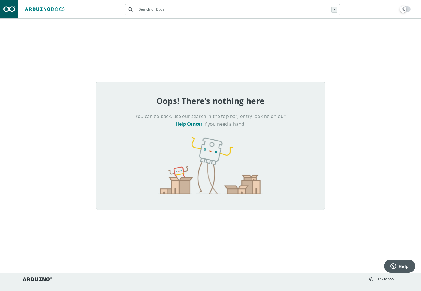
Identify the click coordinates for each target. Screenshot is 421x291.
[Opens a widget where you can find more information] (399, 267)
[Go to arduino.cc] (9, 9)
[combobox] (232, 9)
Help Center (189, 124)
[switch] (405, 9)
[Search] (131, 10)
